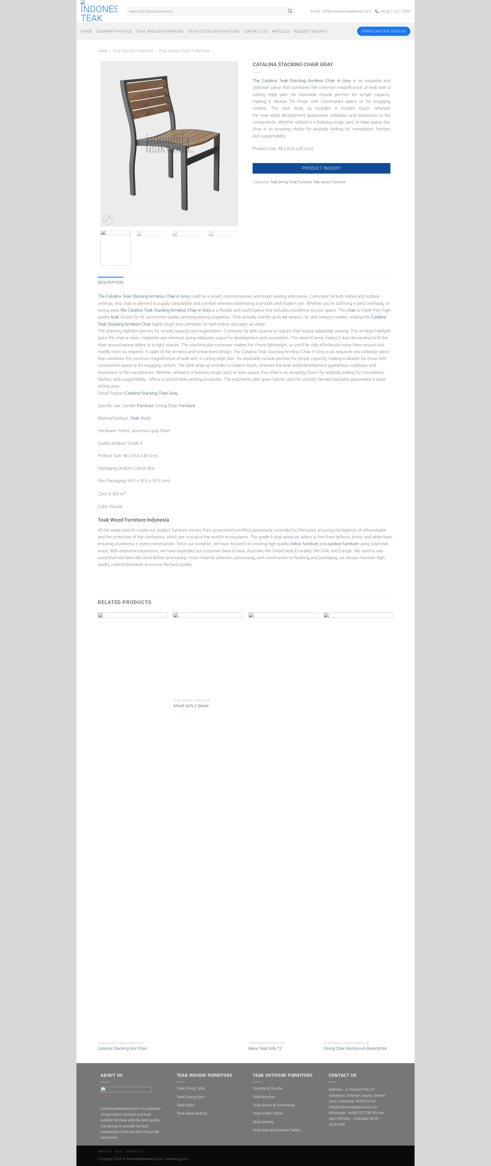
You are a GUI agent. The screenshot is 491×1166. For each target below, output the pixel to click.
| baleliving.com (176, 1159)
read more (109, 1137)
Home (86, 31)
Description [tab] (110, 282)
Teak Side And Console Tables (277, 1130)
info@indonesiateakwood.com (346, 11)
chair (351, 310)
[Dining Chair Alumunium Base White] (358, 825)
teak (115, 317)
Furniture (145, 405)
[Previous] (110, 143)
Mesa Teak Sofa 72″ (265, 1048)
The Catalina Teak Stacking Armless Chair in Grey (302, 80)
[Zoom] (108, 220)
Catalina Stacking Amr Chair (122, 1048)
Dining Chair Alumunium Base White (355, 1048)
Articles (281, 31)
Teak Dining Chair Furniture (184, 51)
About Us (105, 1151)
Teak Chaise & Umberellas (274, 1105)
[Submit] (290, 11)
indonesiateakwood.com (144, 1159)
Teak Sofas (186, 1105)
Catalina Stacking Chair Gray (151, 393)
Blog (119, 1151)
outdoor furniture (342, 543)
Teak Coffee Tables (268, 1113)
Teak (134, 418)
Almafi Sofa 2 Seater (191, 705)
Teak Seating (263, 1122)
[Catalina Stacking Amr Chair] (132, 825)
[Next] (228, 143)
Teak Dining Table (191, 1088)
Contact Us (256, 31)
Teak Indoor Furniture (160, 31)
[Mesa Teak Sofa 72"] (283, 825)
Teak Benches (264, 1097)
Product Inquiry (321, 168)
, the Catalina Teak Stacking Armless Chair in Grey (164, 310)
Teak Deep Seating (192, 1113)
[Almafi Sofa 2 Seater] (208, 654)
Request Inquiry (310, 31)
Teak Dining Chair (191, 1097)
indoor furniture (304, 543)
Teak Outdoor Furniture (214, 31)
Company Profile (114, 31)
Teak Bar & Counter (268, 1088)
